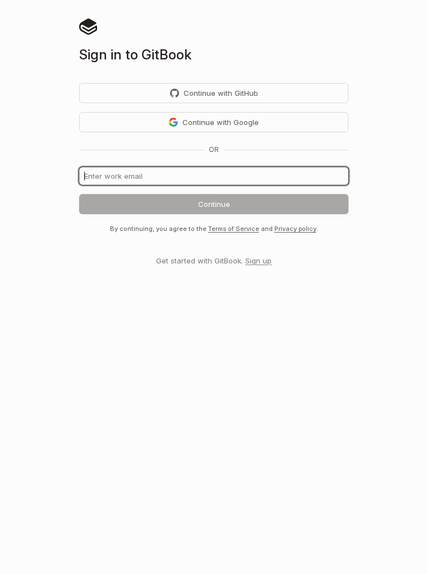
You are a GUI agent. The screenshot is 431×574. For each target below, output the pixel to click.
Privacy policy (295, 229)
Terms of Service (233, 229)
